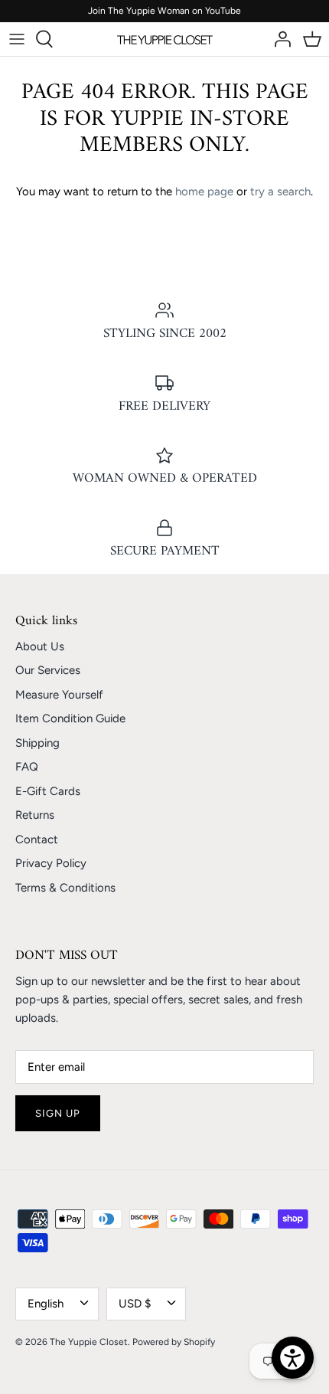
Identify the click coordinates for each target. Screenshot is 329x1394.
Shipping (37, 743)
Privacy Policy (50, 863)
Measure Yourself (59, 695)
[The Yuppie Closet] (165, 39)
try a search (280, 191)
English (46, 1304)
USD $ (135, 1304)
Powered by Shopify (173, 1342)
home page (204, 191)
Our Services (47, 670)
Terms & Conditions (65, 888)
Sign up (57, 1113)
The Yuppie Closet (89, 1342)
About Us (39, 646)
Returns (34, 815)
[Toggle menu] (17, 39)
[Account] (278, 39)
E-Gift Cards (47, 791)
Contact (36, 839)
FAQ (26, 767)
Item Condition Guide (70, 718)
